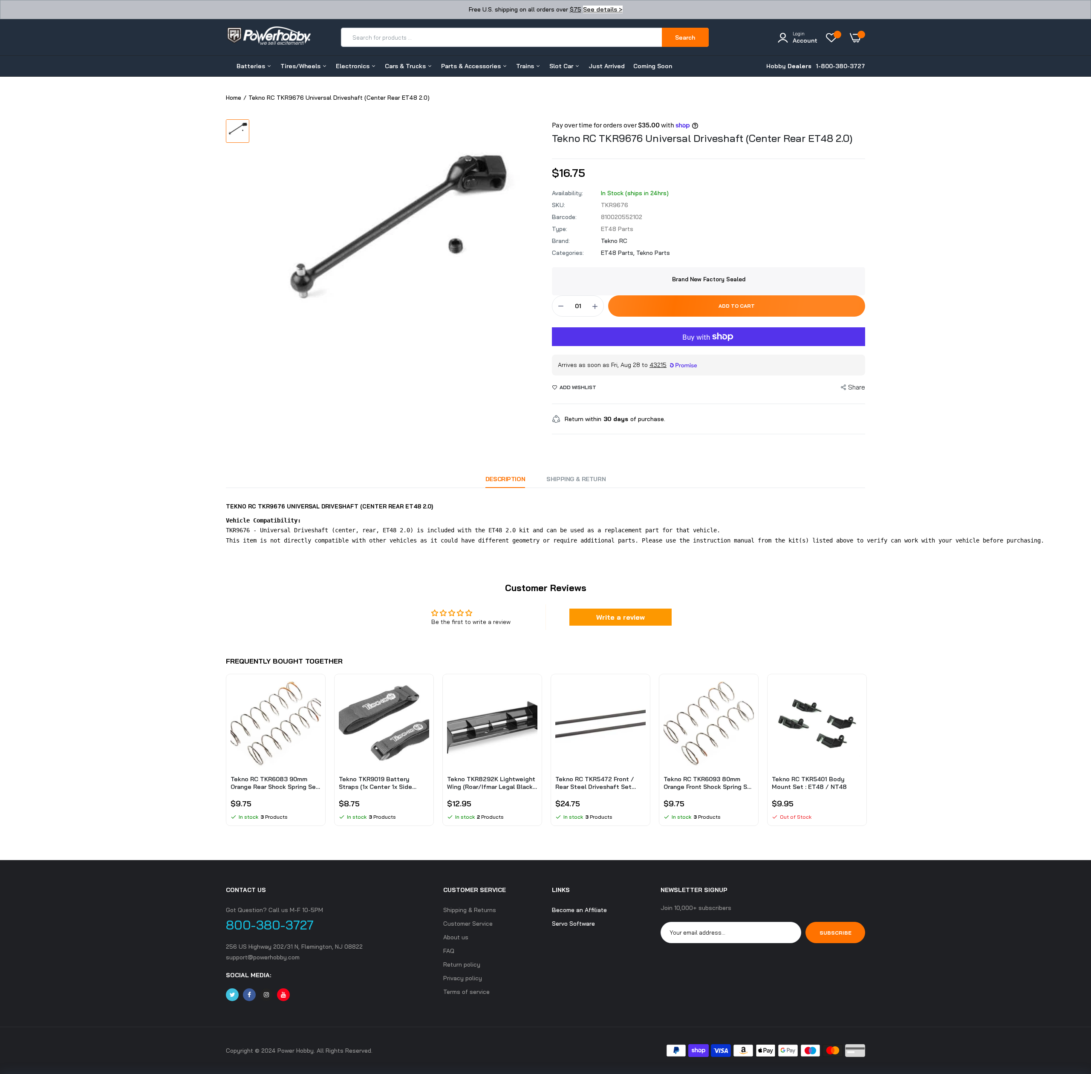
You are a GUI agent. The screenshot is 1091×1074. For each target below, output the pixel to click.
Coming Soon (652, 66)
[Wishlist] (833, 37)
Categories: (568, 253)
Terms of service (466, 992)
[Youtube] (283, 994)
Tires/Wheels (301, 66)
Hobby (788, 66)
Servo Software (573, 923)
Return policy (461, 964)
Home (233, 97)
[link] (313, 692)
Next (865, 754)
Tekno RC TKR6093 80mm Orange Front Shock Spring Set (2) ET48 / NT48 (709, 783)
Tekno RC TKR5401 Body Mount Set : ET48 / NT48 (809, 783)
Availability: (567, 193)
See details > (603, 9)
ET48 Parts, (618, 253)
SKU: (558, 205)
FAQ (448, 951)
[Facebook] (249, 994)
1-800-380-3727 (840, 66)
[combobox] (501, 37)
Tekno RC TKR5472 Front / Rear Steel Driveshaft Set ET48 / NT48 (594, 783)
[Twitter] (232, 994)
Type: (559, 229)
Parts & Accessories (471, 66)
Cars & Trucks (406, 66)
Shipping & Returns (469, 910)
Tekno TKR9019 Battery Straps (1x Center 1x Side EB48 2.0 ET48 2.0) (375, 783)
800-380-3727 (270, 925)
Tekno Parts (653, 253)
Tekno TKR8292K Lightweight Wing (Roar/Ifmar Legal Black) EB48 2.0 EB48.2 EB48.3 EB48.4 (491, 783)
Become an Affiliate (579, 910)
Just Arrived (607, 66)
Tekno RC (614, 241)
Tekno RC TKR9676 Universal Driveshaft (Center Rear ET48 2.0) (702, 138)
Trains (526, 66)
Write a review (620, 617)
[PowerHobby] (268, 37)
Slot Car (562, 66)
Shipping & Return (576, 479)
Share (856, 387)
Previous (226, 754)
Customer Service (468, 923)
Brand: (561, 241)
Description (505, 479)
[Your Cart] (857, 37)
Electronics (353, 66)
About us (455, 937)
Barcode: (564, 217)
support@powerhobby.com (263, 957)
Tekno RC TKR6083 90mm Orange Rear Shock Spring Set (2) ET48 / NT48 (275, 783)
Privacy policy (462, 978)
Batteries (252, 66)
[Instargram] (266, 994)
